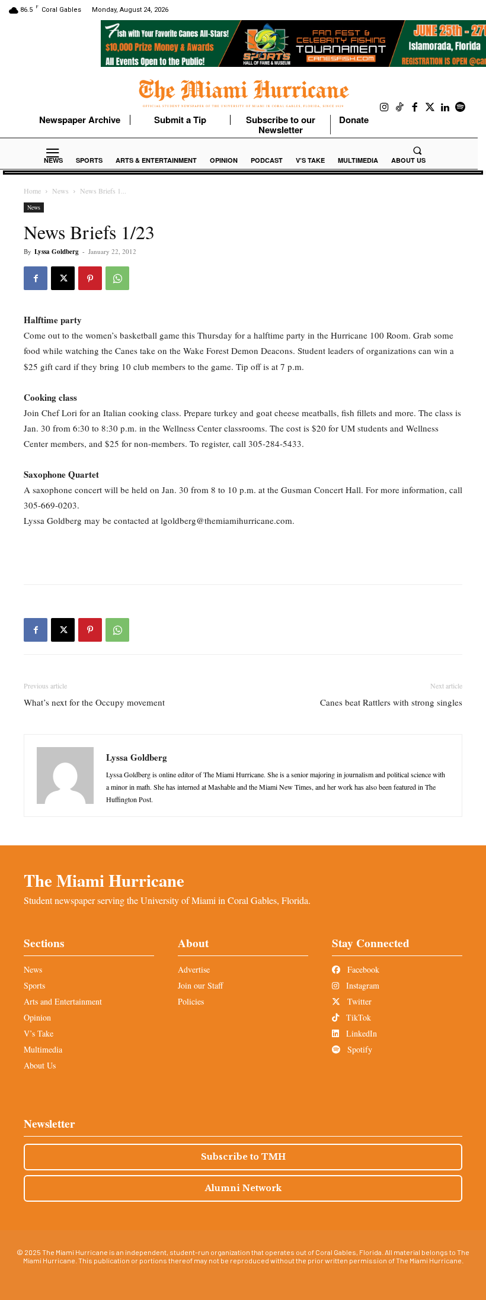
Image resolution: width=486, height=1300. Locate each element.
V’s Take (38, 1033)
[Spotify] (460, 107)
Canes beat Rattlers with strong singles (391, 702)
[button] (417, 150)
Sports (34, 985)
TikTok (357, 1017)
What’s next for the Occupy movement (94, 702)
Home (32, 190)
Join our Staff (200, 985)
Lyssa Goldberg (56, 251)
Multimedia (43, 1049)
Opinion (37, 1017)
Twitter (358, 1001)
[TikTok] (400, 107)
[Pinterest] (90, 278)
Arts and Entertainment (63, 1001)
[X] (63, 278)
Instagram (361, 985)
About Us (40, 1065)
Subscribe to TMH (243, 1156)
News (60, 190)
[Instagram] (384, 107)
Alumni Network (243, 1188)
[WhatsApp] (117, 278)
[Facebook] (415, 107)
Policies (191, 1001)
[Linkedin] (445, 107)
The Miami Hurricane (104, 880)
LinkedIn (360, 1033)
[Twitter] (430, 107)
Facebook (362, 969)
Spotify (358, 1049)
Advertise (194, 969)
